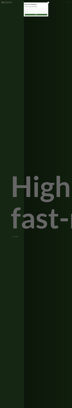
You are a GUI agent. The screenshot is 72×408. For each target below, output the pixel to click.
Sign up (36, 14)
